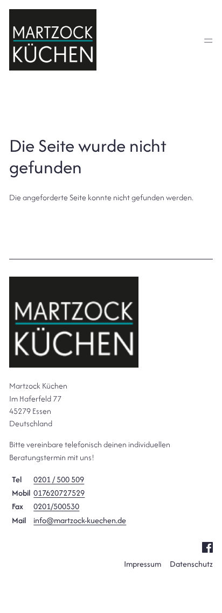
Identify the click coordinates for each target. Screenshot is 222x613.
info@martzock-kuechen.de (79, 520)
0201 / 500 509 (58, 479)
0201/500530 (56, 506)
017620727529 (59, 492)
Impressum (142, 563)
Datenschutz (191, 563)
